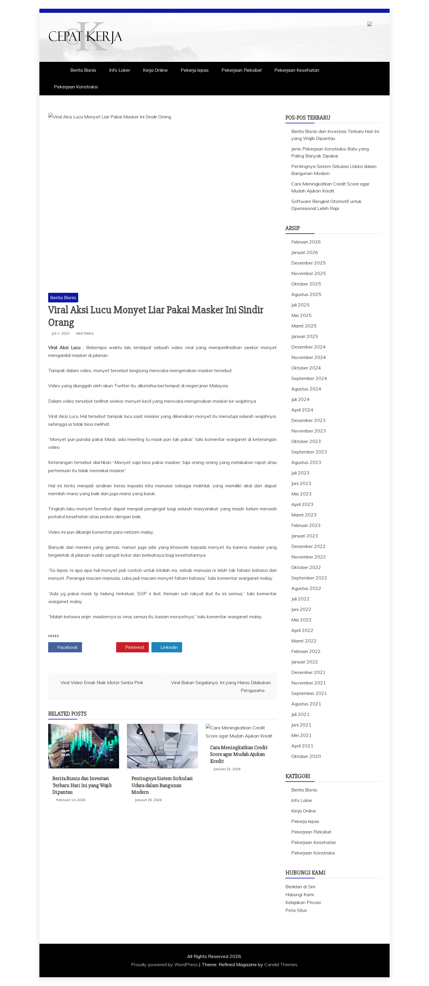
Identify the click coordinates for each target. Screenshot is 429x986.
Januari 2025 (304, 336)
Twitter (101, 647)
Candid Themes (280, 964)
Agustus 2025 (306, 294)
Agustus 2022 (306, 588)
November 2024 (308, 357)
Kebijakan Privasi (303, 902)
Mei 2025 (301, 315)
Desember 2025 (308, 263)
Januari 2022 (304, 662)
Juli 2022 (300, 599)
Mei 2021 (301, 735)
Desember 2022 (308, 546)
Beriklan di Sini (300, 886)
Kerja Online (155, 70)
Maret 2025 (304, 326)
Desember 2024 (308, 347)
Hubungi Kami (299, 894)
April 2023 (302, 504)
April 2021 (302, 746)
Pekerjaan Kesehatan (296, 70)
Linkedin (168, 647)
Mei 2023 (301, 494)
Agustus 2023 (306, 462)
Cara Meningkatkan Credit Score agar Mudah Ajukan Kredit (239, 754)
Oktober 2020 (306, 756)
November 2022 (308, 557)
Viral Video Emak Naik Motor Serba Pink (101, 682)
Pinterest (134, 647)
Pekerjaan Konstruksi (76, 87)
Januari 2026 (304, 252)
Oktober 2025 (306, 284)
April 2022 (302, 630)
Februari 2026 (306, 242)
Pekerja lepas (195, 70)
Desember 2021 (308, 672)
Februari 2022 (306, 651)
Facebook (67, 647)
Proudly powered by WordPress (165, 964)
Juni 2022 (301, 609)
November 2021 (308, 683)
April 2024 (302, 410)
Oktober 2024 (306, 368)
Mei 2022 (301, 620)
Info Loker (119, 70)
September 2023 (309, 452)
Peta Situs (296, 910)
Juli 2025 (300, 305)
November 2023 (308, 431)
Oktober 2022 (306, 567)
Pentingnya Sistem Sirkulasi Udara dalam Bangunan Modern (162, 785)
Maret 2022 (304, 641)
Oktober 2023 (306, 441)
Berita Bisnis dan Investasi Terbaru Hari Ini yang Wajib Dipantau (82, 785)
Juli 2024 (300, 399)
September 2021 (309, 693)
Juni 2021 (301, 725)
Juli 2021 (300, 714)
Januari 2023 (304, 536)
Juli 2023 (300, 473)
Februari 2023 (306, 525)
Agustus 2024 (306, 389)
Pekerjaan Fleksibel (241, 70)
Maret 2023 (304, 515)
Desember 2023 (308, 420)
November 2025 (308, 273)
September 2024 (309, 378)
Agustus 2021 (306, 704)
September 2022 (309, 578)
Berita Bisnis (83, 70)
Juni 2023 (301, 483)
